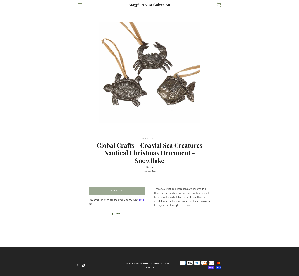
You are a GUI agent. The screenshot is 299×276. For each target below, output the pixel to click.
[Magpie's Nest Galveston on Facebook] (77, 265)
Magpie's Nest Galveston (149, 4)
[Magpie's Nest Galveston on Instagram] (83, 265)
